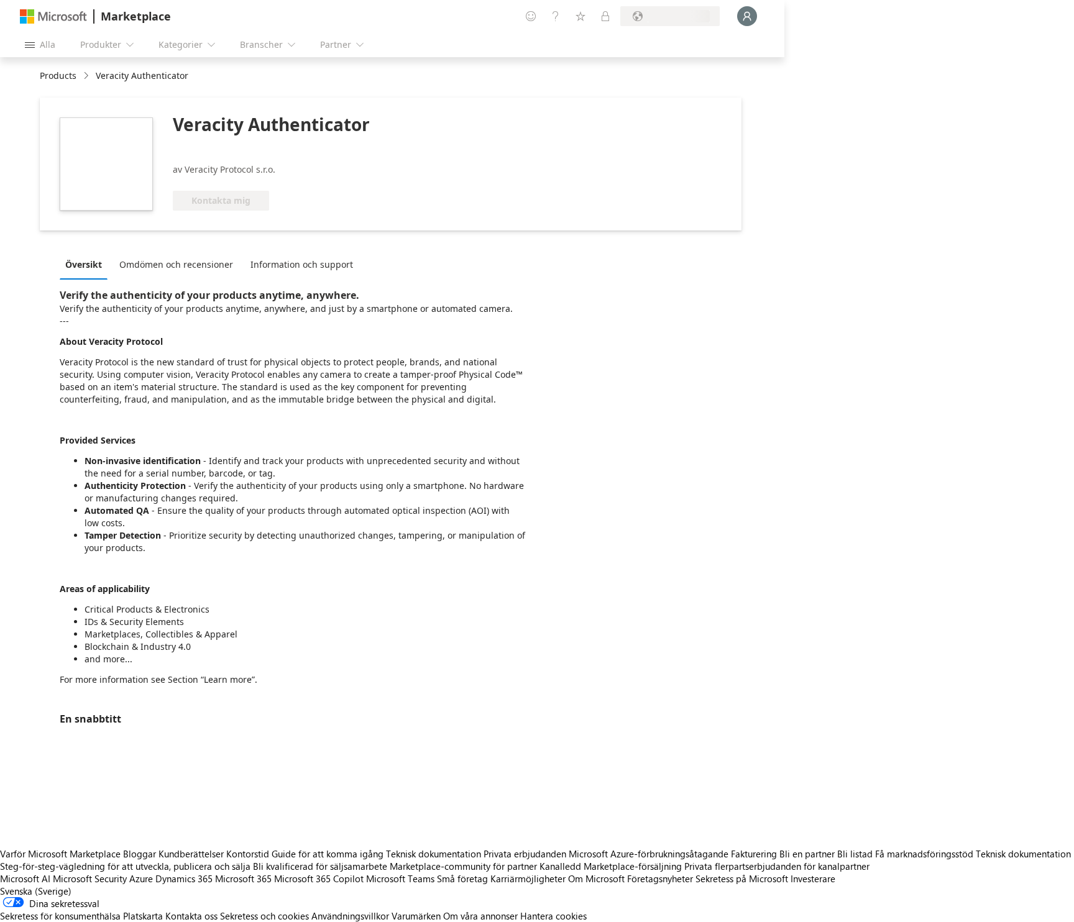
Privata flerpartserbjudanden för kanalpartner (777, 866)
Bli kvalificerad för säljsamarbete (320, 866)
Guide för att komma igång (327, 853)
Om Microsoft (596, 878)
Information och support (301, 264)
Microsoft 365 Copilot (319, 878)
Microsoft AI (25, 878)
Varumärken (416, 916)
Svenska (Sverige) (35, 891)
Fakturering (754, 853)
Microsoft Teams (400, 878)
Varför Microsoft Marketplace (60, 853)
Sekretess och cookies (264, 916)
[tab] (87, 264)
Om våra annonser (480, 916)
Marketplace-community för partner (463, 866)
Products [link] (58, 75)
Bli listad (855, 853)
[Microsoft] (53, 16)
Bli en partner (807, 853)
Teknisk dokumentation (433, 853)
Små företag (462, 878)
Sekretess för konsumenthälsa (60, 916)
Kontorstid (247, 853)
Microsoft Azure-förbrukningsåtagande (650, 853)
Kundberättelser (191, 853)
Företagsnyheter (660, 878)
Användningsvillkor (350, 916)
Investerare (813, 878)
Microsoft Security (90, 878)
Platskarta (143, 916)
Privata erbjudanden (525, 853)
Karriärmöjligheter (528, 878)
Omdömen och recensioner (176, 264)
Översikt (83, 264)
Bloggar (139, 853)
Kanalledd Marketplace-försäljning (610, 866)
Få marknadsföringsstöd (924, 853)
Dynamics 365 (184, 878)
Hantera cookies (553, 916)
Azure (141, 878)
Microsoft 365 (243, 878)
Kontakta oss (191, 916)
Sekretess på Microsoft (741, 878)
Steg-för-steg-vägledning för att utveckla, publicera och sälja (125, 866)
